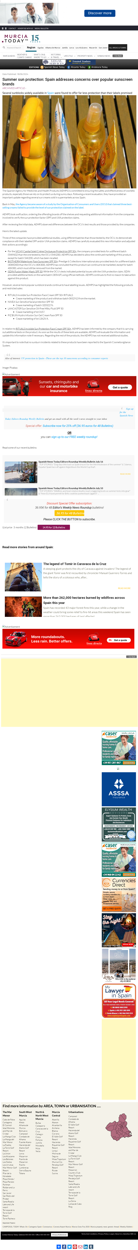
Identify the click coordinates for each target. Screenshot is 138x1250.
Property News (85, 61)
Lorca (71, 52)
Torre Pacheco (9, 1223)
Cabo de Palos (9, 1124)
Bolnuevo (23, 1136)
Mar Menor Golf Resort (10, 1174)
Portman (6, 1189)
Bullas (38, 1128)
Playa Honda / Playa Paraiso (8, 1185)
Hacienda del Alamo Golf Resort (24, 1153)
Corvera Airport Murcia (62, 1232)
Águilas (41, 52)
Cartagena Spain (35, 1232)
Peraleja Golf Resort (57, 1171)
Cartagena (7, 1127)
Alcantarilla (57, 1130)
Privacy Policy (103, 1239)
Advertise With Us (129, 1239)
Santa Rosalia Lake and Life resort (8, 1209)
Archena (55, 1133)
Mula (38, 1153)
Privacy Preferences (59, 1240)
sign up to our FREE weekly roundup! (74, 442)
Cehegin (39, 1139)
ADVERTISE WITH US (25, 33)
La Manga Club (9, 1141)
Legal (112, 1239)
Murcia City (57, 1167)
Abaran (55, 1127)
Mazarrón (93, 52)
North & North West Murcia (42, 1120)
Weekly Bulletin (126, 1232)
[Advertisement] (69, 698)
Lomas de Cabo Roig (75, 1210)
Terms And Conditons (89, 1239)
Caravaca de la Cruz (42, 1135)
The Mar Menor (7, 1118)
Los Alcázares (81, 52)
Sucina (55, 1178)
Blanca (55, 1136)
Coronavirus (47, 1232)
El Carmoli (7, 1130)
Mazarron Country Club (74, 1176)
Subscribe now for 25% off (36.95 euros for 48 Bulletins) (78, 431)
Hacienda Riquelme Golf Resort (58, 1150)
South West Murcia (25, 1118)
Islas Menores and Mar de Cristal (9, 1136)
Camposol (23, 1138)
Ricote (55, 1175)
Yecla (38, 1156)
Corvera (55, 1138)
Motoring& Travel (56, 61)
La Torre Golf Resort (8, 1154)
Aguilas (22, 1124)
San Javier (103, 52)
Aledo (21, 1127)
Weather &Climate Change (24, 61)
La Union (6, 1158)
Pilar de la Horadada (7, 1179)
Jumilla (65, 52)
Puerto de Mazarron (23, 1165)
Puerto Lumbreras (23, 1171)
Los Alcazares (8, 1161)
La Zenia (72, 1206)
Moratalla (40, 1150)
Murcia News (9, 61)
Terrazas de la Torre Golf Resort (8, 1218)
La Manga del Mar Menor (8, 1145)
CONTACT (12, 33)
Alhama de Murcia (52, 52)
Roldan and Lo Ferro (9, 1194)
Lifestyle (68, 61)
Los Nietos (7, 1167)
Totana (22, 1178)
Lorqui (55, 1155)
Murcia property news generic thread (105, 1232)
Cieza (38, 1142)
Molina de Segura (56, 1160)
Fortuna (39, 1145)
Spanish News (103, 61)
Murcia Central (56, 1118)
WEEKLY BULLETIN (41, 33)
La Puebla (7, 1150)
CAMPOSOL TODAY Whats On (15, 1232)
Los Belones (8, 1164)
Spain (50, 98)
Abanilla (55, 1124)
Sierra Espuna (25, 1175)
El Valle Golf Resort (57, 1143)
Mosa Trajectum (59, 1164)
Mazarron (23, 1161)
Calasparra (40, 1130)
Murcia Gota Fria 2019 (80, 1232)
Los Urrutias (8, 1170)
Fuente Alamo (25, 1147)
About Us (118, 1239)
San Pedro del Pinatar (9, 1202)
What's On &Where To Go (40, 61)
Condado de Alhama (24, 1143)
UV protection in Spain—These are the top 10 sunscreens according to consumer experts (64, 363)
